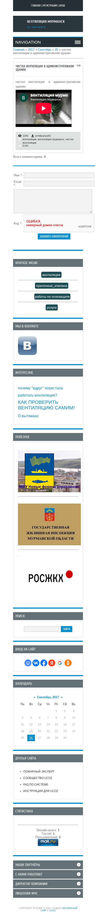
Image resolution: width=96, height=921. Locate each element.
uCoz (52, 910)
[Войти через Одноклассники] (68, 662)
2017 (31, 49)
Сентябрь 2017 (48, 697)
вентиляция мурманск (51, 139)
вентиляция (29, 139)
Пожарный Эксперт (38, 771)
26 (56, 49)
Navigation (28, 42)
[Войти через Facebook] (43, 662)
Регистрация (50, 5)
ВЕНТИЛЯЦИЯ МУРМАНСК (46, 21)
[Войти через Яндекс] (51, 662)
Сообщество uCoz (37, 778)
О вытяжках (28, 416)
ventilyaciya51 (43, 135)
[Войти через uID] (27, 662)
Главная (36, 5)
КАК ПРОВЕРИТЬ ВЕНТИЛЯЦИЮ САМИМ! (46, 404)
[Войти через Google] (60, 663)
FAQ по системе (35, 784)
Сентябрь (44, 49)
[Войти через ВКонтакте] (35, 662)
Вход (62, 5)
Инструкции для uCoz (40, 791)
